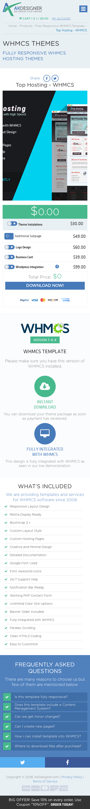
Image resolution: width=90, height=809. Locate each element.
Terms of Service (45, 781)
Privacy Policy (72, 777)
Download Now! (45, 286)
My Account (61, 18)
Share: (35, 78)
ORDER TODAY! (62, 804)
